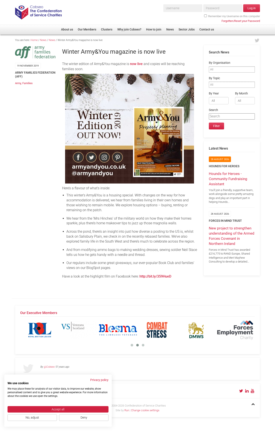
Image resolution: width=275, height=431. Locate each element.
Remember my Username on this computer (234, 16)
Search (213, 110)
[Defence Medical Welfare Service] (196, 330)
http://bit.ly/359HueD (155, 276)
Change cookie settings (145, 410)
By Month (241, 93)
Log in (252, 8)
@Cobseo (49, 366)
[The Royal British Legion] (40, 330)
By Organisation (219, 63)
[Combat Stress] (157, 330)
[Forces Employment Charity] (235, 330)
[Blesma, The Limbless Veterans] (118, 330)
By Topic (214, 78)
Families (27, 83)
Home (34, 40)
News (43, 40)
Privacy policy (99, 380)
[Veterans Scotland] (79, 330)
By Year (214, 93)
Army (18, 83)
